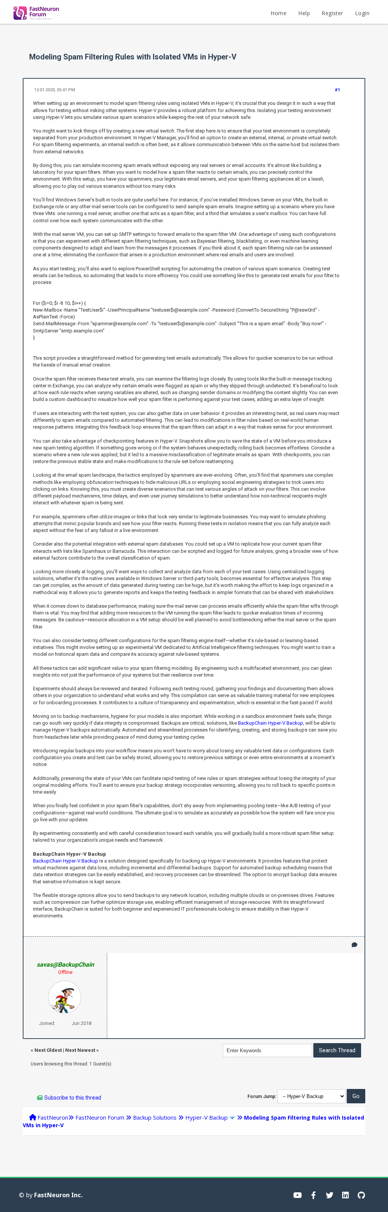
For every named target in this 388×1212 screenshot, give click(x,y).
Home (278, 13)
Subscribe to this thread (72, 1098)
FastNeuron (53, 1117)
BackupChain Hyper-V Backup (270, 723)
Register (332, 13)
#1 (337, 89)
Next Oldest (48, 1050)
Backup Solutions (155, 1117)
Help (304, 13)
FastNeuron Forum (99, 1117)
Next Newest (80, 1050)
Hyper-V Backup (206, 1117)
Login (362, 13)
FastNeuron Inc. (58, 1195)
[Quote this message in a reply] (354, 944)
